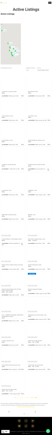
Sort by (39, 68)
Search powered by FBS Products (26, 407)
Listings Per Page (30, 68)
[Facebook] (19, 420)
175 (32, 397)
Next (36, 397)
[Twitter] (32, 420)
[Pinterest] (32, 426)
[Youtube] (19, 426)
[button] (49, 3)
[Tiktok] (26, 426)
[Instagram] (26, 420)
